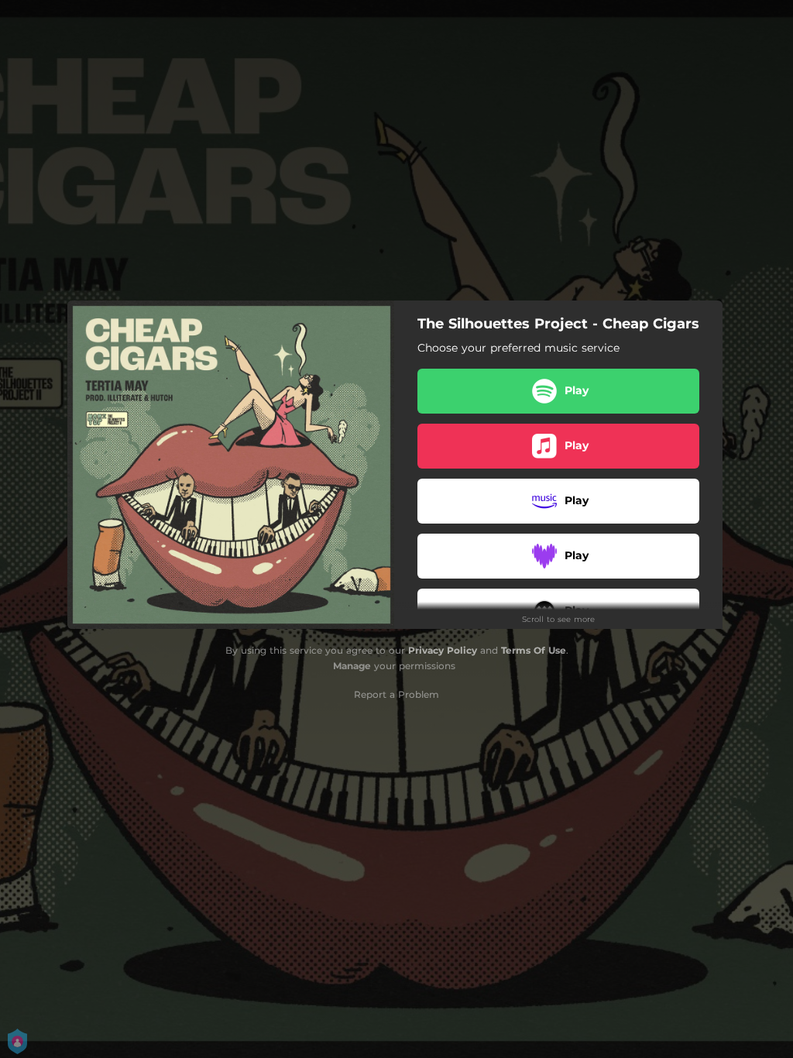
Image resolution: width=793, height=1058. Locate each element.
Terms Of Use (533, 650)
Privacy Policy (442, 650)
